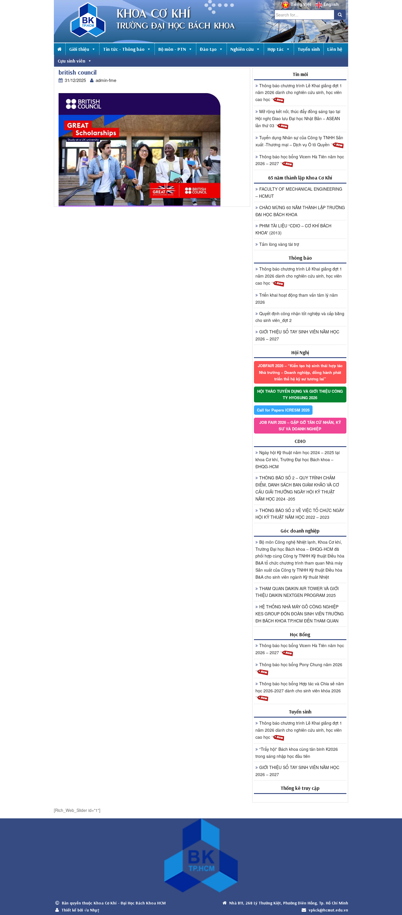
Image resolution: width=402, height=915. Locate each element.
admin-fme (106, 80)
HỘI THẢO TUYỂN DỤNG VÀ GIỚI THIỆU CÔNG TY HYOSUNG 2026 (300, 394)
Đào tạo (208, 49)
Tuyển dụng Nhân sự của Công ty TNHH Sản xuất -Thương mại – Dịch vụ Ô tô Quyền (299, 141)
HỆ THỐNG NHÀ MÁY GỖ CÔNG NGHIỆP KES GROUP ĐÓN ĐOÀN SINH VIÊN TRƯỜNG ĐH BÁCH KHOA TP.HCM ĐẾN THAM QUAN (299, 614)
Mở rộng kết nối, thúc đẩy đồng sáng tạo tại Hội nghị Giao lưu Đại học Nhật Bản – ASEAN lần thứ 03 (297, 118)
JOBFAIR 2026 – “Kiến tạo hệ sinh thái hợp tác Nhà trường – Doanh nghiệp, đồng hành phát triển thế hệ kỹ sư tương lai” (300, 372)
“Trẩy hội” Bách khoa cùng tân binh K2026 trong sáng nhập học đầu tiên (296, 752)
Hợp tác (276, 49)
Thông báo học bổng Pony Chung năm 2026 (300, 664)
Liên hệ (334, 49)
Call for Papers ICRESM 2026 (283, 410)
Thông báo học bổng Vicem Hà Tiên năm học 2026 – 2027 (299, 160)
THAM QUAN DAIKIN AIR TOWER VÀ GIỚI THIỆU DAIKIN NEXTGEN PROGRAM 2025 (297, 591)
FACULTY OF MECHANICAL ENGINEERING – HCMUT (298, 192)
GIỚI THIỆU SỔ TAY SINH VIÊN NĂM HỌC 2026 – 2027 (297, 335)
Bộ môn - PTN (172, 49)
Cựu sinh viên (71, 61)
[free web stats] (300, 798)
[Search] (340, 15)
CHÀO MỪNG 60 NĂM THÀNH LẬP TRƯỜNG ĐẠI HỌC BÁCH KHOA (300, 210)
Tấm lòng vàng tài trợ (279, 244)
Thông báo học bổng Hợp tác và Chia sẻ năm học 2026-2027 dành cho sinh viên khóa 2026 (299, 687)
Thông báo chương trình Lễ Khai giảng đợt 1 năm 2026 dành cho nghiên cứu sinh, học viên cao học (298, 93)
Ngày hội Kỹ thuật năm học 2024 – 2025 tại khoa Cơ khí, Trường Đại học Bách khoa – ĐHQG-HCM (297, 459)
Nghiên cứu (242, 49)
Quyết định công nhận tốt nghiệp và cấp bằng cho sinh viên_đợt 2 (299, 316)
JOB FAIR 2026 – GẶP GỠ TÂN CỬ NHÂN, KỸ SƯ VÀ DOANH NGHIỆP (300, 425)
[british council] (140, 149)
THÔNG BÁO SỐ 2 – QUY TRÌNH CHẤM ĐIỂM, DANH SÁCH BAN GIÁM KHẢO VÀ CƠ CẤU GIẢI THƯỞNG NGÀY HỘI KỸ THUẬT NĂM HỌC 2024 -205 (297, 488)
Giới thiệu (79, 49)
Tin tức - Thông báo (123, 49)
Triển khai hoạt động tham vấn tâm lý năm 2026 (296, 298)
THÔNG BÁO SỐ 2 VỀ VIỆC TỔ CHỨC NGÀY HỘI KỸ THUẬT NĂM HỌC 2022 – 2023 (299, 513)
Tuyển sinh (309, 49)
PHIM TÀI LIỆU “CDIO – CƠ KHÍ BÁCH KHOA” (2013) (293, 229)
